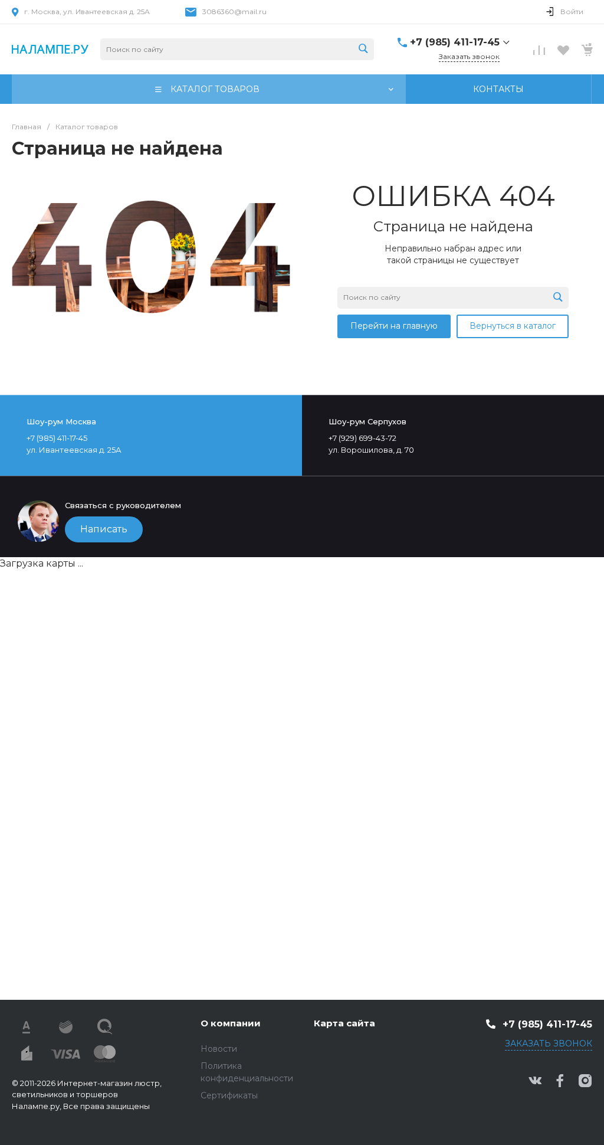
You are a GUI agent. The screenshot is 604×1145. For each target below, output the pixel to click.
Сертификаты (229, 1095)
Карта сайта (344, 1023)
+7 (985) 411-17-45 (455, 42)
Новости (219, 1048)
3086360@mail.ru (234, 11)
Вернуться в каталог (513, 325)
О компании (231, 1023)
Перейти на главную (394, 325)
